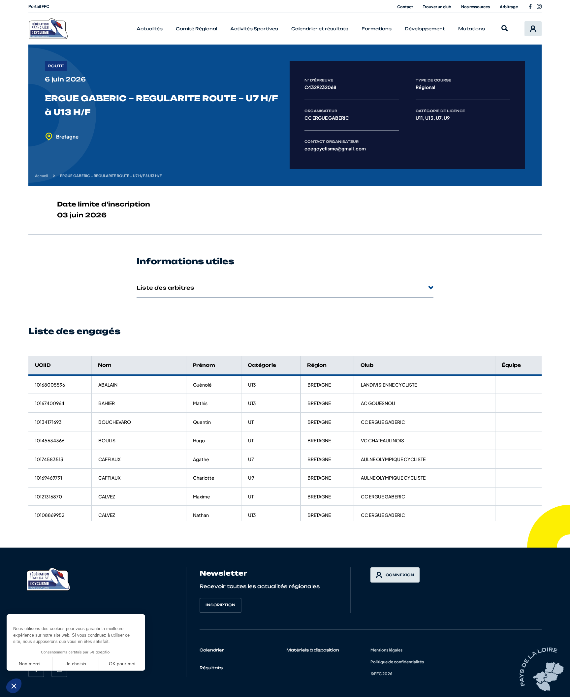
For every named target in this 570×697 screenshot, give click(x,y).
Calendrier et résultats (319, 28)
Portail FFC (38, 6)
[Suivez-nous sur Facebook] (530, 6)
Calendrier (212, 650)
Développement (425, 28)
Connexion (400, 575)
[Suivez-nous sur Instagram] (539, 6)
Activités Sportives (254, 28)
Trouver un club (437, 6)
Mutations (471, 28)
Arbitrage (509, 6)
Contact (405, 6)
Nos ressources (475, 6)
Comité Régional (196, 28)
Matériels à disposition (312, 650)
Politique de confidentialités (397, 661)
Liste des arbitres (165, 287)
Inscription (221, 605)
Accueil (41, 176)
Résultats (211, 667)
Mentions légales (386, 650)
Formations (377, 28)
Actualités (150, 28)
